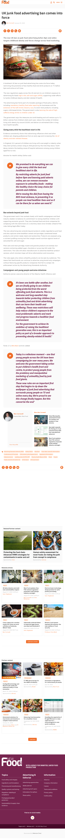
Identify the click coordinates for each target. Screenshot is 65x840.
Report (5, 681)
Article (26, 585)
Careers (46, 786)
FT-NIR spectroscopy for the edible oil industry (31, 681)
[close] (61, 27)
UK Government (35, 460)
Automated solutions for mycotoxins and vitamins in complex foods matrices (11, 719)
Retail (50, 457)
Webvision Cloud (37, 833)
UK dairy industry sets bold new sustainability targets (11, 589)
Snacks (55, 457)
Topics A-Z (21, 826)
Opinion (48, 620)
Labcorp (43, 560)
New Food (56, 686)
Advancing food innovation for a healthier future (32, 718)
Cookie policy (48, 796)
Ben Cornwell (10, 23)
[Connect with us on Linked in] (32, 817)
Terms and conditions (50, 789)
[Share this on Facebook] (4, 30)
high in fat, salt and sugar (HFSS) (31, 95)
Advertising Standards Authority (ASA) (14, 452)
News (5, 585)
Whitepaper (27, 678)
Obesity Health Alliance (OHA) (39, 457)
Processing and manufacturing (11, 786)
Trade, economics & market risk (12, 460)
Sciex (13, 560)
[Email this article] (19, 30)
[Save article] (60, 30)
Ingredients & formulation (46, 454)
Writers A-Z (30, 826)
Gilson (12, 725)
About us (46, 780)
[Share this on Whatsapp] (15, 30)
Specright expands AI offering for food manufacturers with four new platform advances (55, 430)
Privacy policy (48, 792)
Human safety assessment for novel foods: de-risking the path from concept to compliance (46, 555)
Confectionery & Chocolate (11, 454)
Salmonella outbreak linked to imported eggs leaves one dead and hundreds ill (32, 624)
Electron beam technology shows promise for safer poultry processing (53, 590)
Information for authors (30, 792)
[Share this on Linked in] (12, 30)
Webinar (48, 678)
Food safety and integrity (9, 780)
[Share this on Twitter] (8, 30)
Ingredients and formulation (10, 783)
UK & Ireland (25, 460)
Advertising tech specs (30, 789)
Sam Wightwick (7, 594)
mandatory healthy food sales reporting (24, 105)
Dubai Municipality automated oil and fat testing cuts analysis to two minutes (54, 419)
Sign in (38, 27)
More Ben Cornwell (40, 412)
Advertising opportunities (31, 782)
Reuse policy (27, 795)
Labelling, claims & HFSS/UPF (22, 457)
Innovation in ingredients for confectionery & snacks (53, 681)
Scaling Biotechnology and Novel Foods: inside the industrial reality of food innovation (11, 686)
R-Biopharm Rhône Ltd (11, 725)
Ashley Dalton (29, 452)
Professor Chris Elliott (51, 632)
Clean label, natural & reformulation (50, 452)
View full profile (13, 444)
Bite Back (15, 346)
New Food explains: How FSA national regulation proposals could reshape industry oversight (55, 441)
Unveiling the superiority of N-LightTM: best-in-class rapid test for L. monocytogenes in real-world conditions (53, 720)
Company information (51, 783)
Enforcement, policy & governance (29, 454)
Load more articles (32, 642)
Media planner (27, 785)
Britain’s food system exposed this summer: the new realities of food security (53, 625)
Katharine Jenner (8, 457)
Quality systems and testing (10, 789)
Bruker (34, 686)
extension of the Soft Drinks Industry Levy (18, 108)
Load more (32, 739)
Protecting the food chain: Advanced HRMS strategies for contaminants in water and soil (17, 555)
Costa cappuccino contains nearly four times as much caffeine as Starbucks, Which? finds (11, 625)
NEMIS (55, 729)
